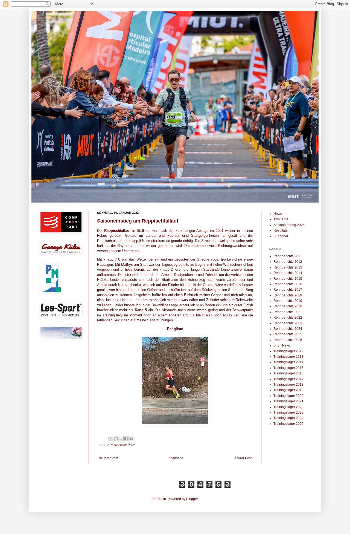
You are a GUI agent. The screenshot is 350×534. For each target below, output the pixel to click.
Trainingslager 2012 (288, 351)
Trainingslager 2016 (288, 373)
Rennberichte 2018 (287, 295)
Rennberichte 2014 (287, 273)
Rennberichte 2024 (287, 329)
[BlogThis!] (115, 438)
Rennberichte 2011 (287, 256)
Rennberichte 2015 (287, 279)
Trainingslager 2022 (288, 407)
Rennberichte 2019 (287, 301)
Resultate (280, 230)
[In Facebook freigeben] (126, 438)
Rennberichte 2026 (287, 340)
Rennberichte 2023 (287, 323)
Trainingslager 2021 (288, 401)
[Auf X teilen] (121, 438)
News (277, 214)
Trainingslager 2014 (288, 362)
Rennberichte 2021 (287, 312)
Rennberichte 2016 (287, 284)
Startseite (176, 458)
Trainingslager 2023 (288, 412)
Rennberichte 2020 (287, 306)
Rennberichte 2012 (287, 262)
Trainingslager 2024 (288, 418)
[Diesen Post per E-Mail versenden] (110, 438)
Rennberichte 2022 (122, 445)
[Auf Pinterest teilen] (131, 438)
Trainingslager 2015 (288, 368)
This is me (280, 219)
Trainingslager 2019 (288, 390)
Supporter (280, 236)
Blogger (192, 499)
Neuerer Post (108, 458)
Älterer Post (243, 458)
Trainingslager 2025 (288, 424)
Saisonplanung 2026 (289, 225)
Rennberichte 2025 (287, 334)
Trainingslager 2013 (288, 357)
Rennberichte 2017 (287, 289)
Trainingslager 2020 (288, 396)
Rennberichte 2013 (287, 267)
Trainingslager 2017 (288, 379)
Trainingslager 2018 (288, 384)
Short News (282, 345)
